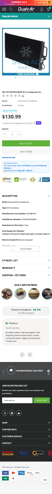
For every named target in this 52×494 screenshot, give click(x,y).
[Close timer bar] (49, 2)
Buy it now (26, 151)
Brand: (4, 101)
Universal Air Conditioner (27, 101)
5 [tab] (32, 77)
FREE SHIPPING (11, 111)
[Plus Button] (19, 134)
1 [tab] (15, 77)
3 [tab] (24, 77)
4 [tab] (28, 77)
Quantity (5, 129)
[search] (11, 9)
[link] (5, 413)
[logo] (26, 9)
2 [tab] (19, 77)
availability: (7, 105)
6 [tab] (36, 77)
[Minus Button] (4, 134)
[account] (41, 9)
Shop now (41, 3)
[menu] (4, 9)
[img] (11, 96)
